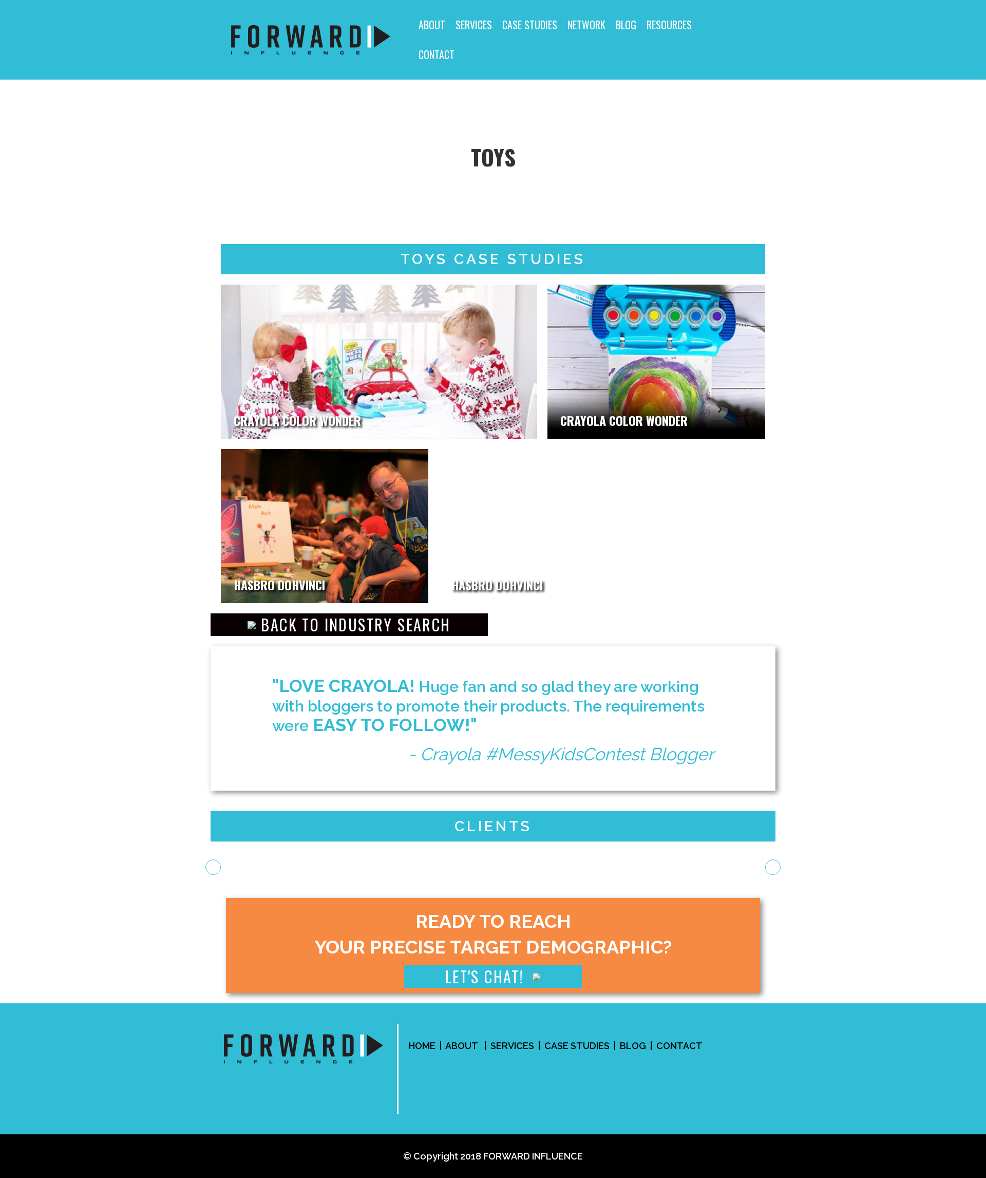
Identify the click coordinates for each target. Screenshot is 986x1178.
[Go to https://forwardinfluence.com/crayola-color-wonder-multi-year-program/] (379, 362)
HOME (422, 1045)
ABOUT (432, 24)
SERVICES (474, 24)
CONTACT (436, 54)
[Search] (748, 39)
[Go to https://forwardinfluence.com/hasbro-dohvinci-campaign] (602, 526)
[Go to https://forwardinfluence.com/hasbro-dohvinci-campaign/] (324, 526)
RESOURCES (669, 24)
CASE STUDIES (529, 24)
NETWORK (586, 24)
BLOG (626, 24)
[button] (349, 624)
